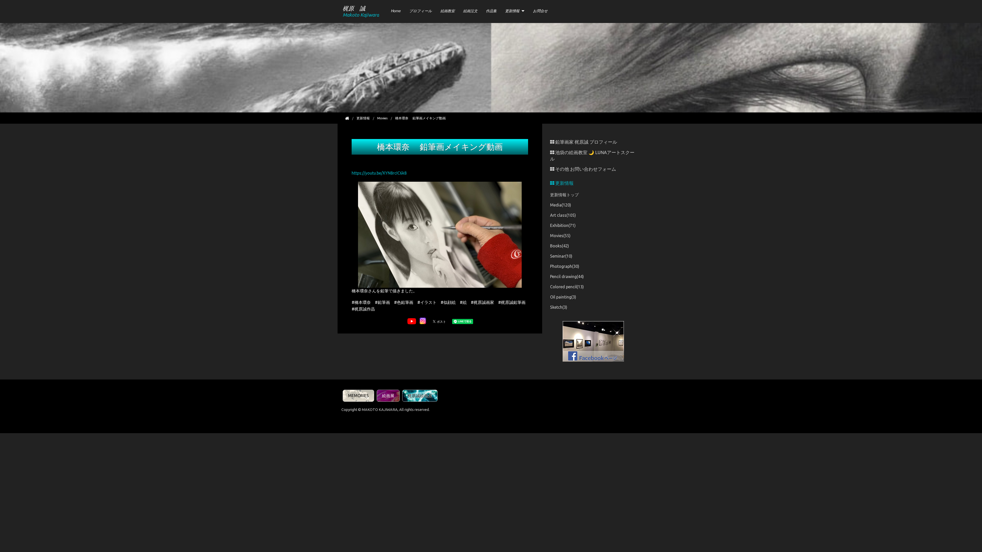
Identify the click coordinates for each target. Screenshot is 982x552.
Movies (382, 118)
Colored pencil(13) (567, 286)
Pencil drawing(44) (567, 276)
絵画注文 (470, 10)
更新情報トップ (564, 194)
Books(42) (559, 246)
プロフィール (420, 10)
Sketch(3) (558, 307)
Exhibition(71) (563, 225)
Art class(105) (563, 215)
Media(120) (560, 205)
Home (396, 10)
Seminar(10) (561, 256)
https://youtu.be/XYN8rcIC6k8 (379, 173)
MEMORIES (358, 395)
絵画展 (388, 395)
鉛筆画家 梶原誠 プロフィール (585, 142)
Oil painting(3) (563, 297)
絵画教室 (447, 10)
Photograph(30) (564, 266)
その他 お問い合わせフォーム (585, 169)
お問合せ (540, 10)
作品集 (491, 10)
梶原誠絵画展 (420, 395)
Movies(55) (560, 235)
